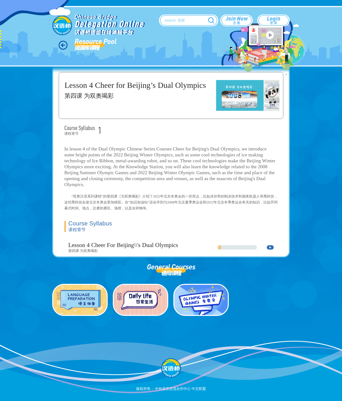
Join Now (236, 20)
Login (273, 20)
